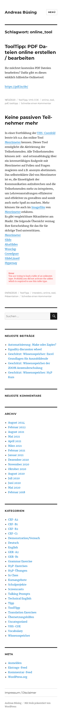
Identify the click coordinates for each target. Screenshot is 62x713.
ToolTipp (23, 99)
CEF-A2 (13, 519)
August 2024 (16, 422)
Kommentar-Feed (20, 672)
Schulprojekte (17, 584)
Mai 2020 (14, 487)
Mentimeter (13, 142)
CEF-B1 (13, 524)
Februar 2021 (16, 450)
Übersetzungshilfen (21, 617)
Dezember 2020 (18, 459)
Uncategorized (17, 621)
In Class (13, 575)
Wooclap (10, 249)
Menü (51, 12)
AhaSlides (11, 244)
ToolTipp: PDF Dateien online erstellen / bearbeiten (30, 52)
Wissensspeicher (19, 635)
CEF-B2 (13, 528)
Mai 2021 (14, 436)
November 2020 (18, 464)
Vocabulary (15, 631)
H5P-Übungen (17, 570)
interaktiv (37, 292)
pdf (6, 103)
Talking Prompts (19, 593)
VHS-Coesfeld (46, 133)
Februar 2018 (16, 492)
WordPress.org (17, 677)
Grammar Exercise (20, 561)
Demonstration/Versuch (24, 538)
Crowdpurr (12, 253)
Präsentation (12, 296)
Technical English (19, 598)
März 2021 (15, 445)
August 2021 (16, 432)
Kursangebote (17, 580)
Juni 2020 (14, 483)
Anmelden (15, 663)
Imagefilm (38, 207)
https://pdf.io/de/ (16, 86)
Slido (8, 239)
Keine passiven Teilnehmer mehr (28, 120)
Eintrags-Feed (17, 667)
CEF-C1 (13, 533)
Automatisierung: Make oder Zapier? (32, 344)
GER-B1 (13, 556)
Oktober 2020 (17, 469)
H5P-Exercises (17, 566)
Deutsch (13, 542)
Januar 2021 (15, 455)
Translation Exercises (22, 612)
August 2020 (16, 473)
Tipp (11, 603)
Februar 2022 (17, 427)
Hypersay (11, 263)
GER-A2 (13, 552)
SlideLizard (12, 258)
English (13, 547)
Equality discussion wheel (25, 349)
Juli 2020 (14, 478)
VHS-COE (34, 99)
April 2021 (14, 441)
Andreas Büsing (21, 12)
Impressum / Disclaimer (20, 692)
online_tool (48, 99)
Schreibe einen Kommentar (36, 103)
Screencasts (16, 589)
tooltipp (13, 103)
